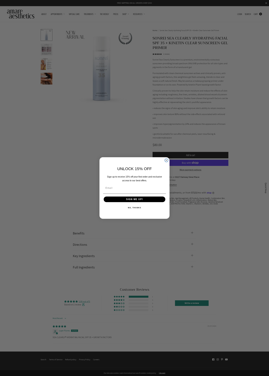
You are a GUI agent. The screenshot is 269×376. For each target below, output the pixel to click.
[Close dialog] (166, 160)
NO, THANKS (134, 208)
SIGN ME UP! (134, 199)
